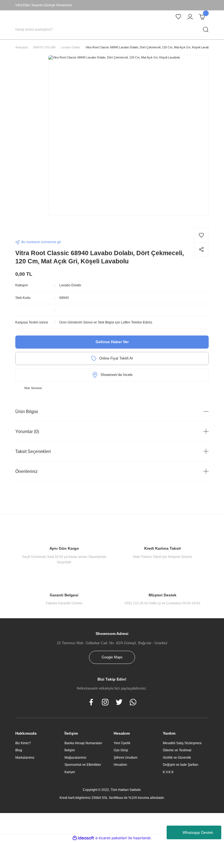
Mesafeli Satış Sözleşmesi (182, 743)
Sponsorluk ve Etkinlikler (82, 765)
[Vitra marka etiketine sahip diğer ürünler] (26, 233)
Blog (18, 750)
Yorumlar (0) (27, 431)
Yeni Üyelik (122, 743)
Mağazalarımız (75, 757)
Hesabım (120, 765)
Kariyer (69, 772)
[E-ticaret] (111, 838)
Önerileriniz (26, 471)
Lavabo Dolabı (70, 285)
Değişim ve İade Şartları (180, 765)
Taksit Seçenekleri (33, 451)
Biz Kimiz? (23, 743)
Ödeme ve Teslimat (177, 750)
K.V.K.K (168, 772)
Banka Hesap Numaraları (83, 743)
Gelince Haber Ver (112, 342)
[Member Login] (190, 17)
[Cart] (202, 17)
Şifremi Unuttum (125, 757)
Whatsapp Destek (197, 832)
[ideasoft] (83, 838)
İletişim (69, 750)
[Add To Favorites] (201, 235)
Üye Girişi (121, 750)
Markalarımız (24, 757)
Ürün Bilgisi (26, 411)
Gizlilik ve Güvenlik (177, 757)
